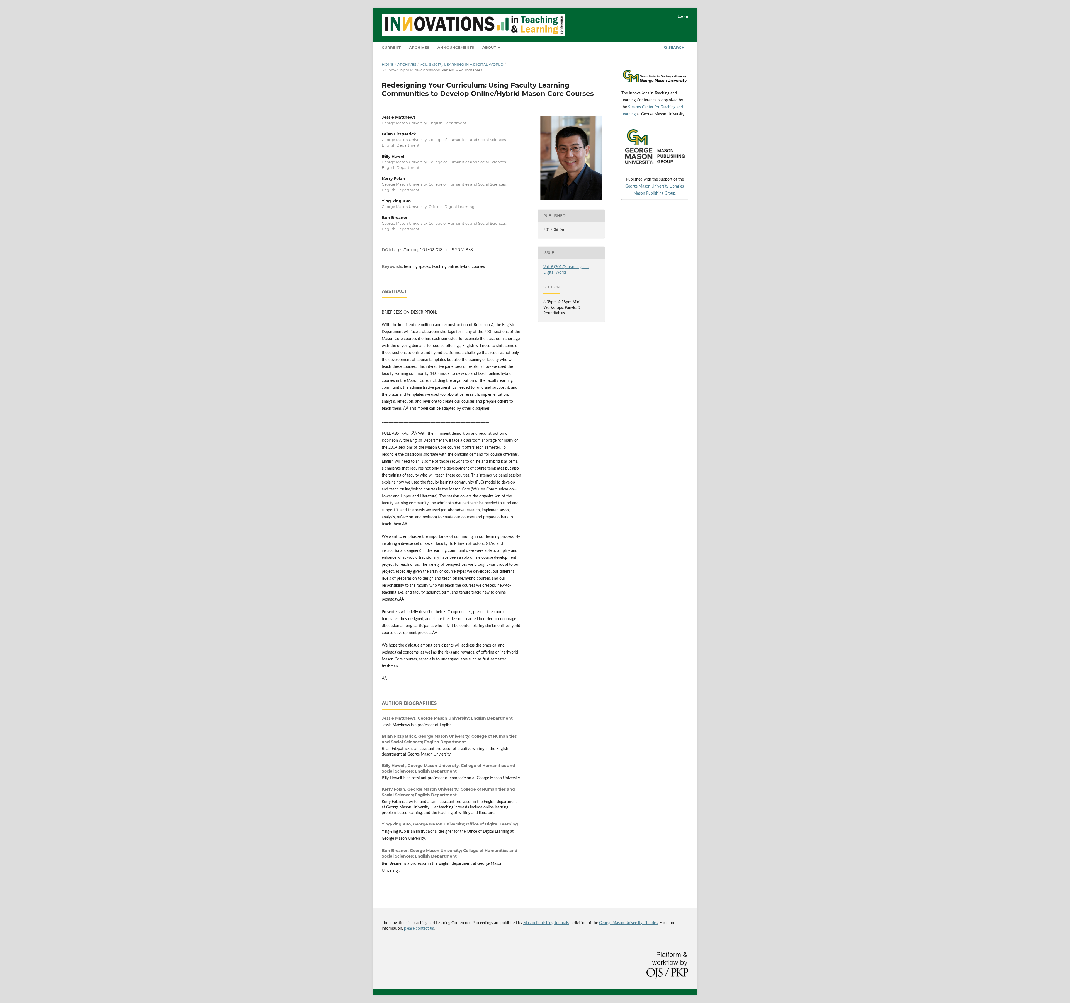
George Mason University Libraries (628, 923)
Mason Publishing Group (654, 193)
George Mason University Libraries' (655, 186)
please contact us (419, 929)
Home (388, 64)
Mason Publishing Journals (546, 923)
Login (682, 16)
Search (676, 47)
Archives (419, 47)
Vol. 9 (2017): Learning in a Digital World (462, 64)
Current (391, 47)
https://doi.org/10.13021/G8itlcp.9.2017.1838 (432, 249)
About (489, 47)
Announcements (455, 47)
